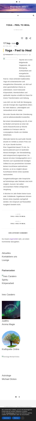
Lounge (5, 260)
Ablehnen (16, 418)
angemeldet (13, 239)
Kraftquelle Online (10, 349)
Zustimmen (6, 418)
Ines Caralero (8, 294)
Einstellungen (10, 413)
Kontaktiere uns (9, 256)
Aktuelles (6, 253)
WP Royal (28, 406)
